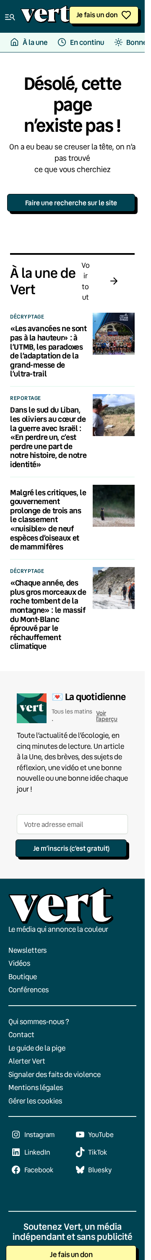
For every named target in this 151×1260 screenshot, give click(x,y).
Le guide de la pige (36, 1048)
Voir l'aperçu (106, 716)
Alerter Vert (26, 1061)
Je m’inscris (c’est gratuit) (71, 848)
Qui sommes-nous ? (38, 1021)
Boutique (22, 976)
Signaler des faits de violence (54, 1074)
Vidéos (19, 963)
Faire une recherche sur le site (71, 202)
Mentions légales (35, 1087)
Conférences (28, 989)
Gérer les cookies (35, 1101)
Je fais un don (97, 14)
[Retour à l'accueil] (46, 16)
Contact (21, 1034)
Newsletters (27, 950)
